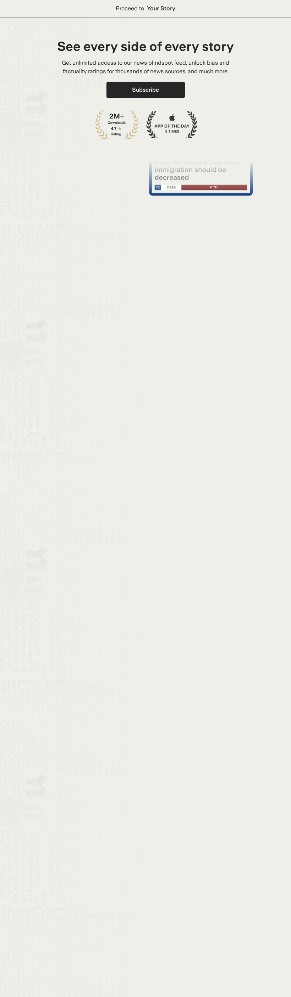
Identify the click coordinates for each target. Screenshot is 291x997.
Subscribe (145, 89)
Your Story (161, 8)
